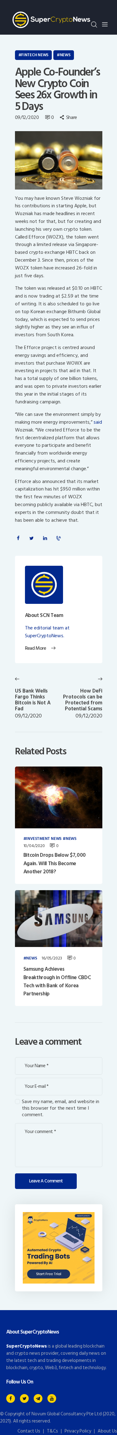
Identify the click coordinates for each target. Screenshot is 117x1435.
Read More (35, 648)
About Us (107, 1431)
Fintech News (34, 55)
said (98, 422)
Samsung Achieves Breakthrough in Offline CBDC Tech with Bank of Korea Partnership (57, 981)
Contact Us (28, 1431)
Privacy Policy (78, 1431)
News (65, 55)
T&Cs (52, 1431)
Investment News (43, 838)
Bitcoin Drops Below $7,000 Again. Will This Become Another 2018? (54, 863)
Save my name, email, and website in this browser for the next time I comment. (60, 1108)
